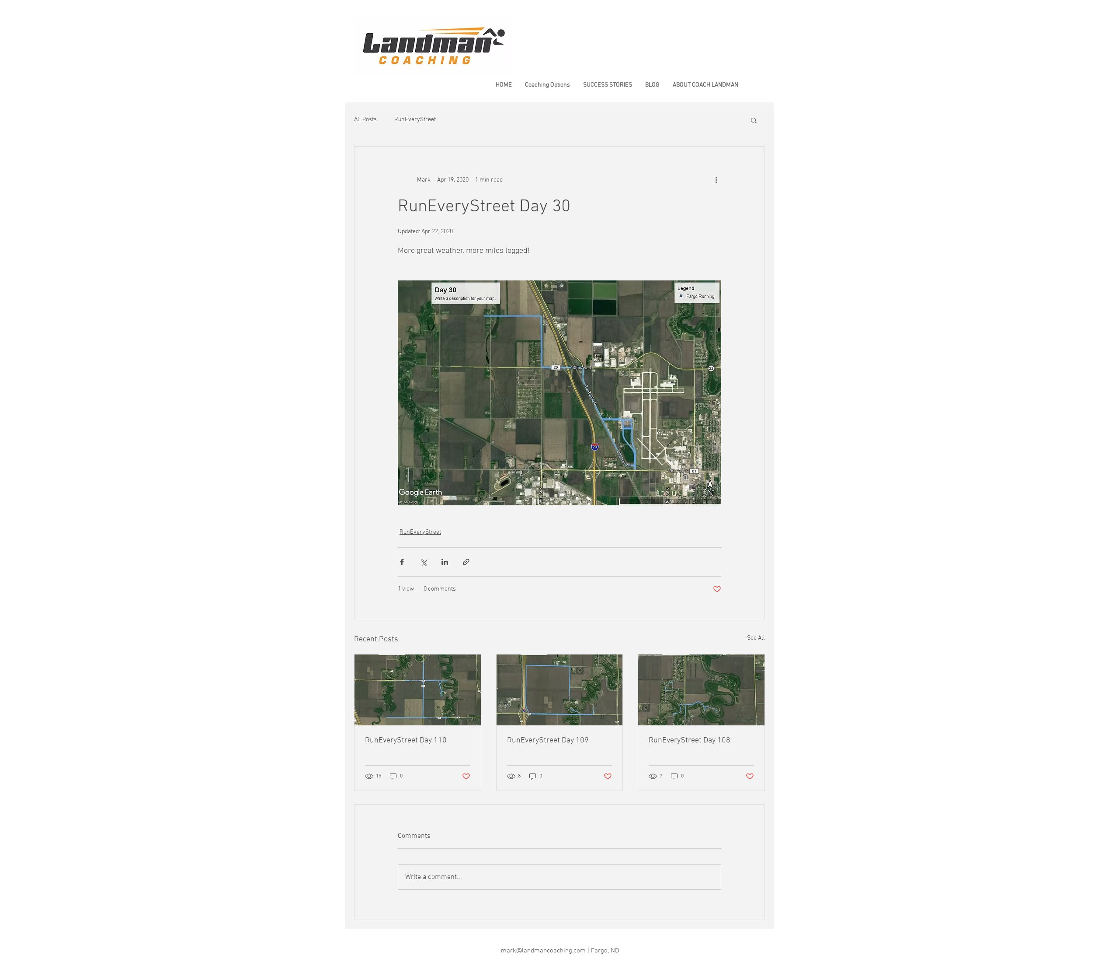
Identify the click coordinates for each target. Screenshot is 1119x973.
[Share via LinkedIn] (445, 562)
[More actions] (716, 180)
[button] (754, 119)
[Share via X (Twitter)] (423, 562)
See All (756, 638)
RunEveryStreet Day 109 (548, 740)
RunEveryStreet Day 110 (406, 740)
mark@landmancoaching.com (543, 951)
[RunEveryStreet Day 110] (417, 689)
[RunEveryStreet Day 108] (701, 689)
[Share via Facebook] (402, 562)
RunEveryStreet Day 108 (689, 740)
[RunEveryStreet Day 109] (560, 689)
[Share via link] (466, 562)
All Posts (365, 119)
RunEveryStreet (415, 119)
